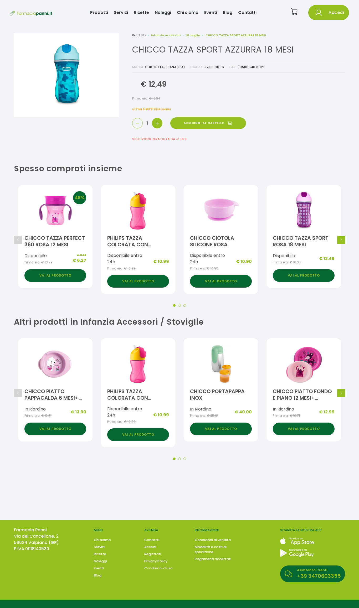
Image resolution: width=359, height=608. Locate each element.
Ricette (141, 12)
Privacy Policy (155, 561)
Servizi (121, 12)
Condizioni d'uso (158, 568)
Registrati (152, 554)
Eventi (210, 12)
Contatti (247, 12)
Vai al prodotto (55, 275)
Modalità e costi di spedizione (211, 549)
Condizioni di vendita (213, 540)
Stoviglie (193, 35)
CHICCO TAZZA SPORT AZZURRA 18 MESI (236, 35)
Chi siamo (187, 12)
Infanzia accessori (166, 35)
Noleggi (163, 12)
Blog (227, 12)
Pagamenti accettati (213, 559)
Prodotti (99, 12)
